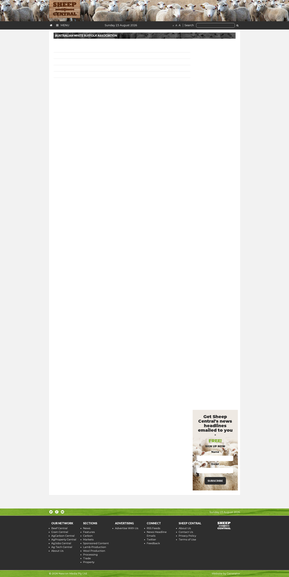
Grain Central (59, 531)
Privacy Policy (187, 535)
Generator (233, 573)
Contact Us (186, 531)
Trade (87, 558)
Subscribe (215, 480)
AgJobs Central (61, 543)
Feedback (153, 543)
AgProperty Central (63, 539)
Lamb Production (94, 547)
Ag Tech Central (61, 547)
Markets (88, 539)
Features (89, 531)
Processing (90, 554)
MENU (64, 25)
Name (215, 451)
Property (88, 562)
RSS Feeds (153, 528)
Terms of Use (187, 539)
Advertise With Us (126, 528)
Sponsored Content (96, 543)
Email (215, 464)
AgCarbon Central (63, 535)
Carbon (88, 535)
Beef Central (59, 528)
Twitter (151, 539)
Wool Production (94, 550)
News (86, 528)
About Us (57, 550)
